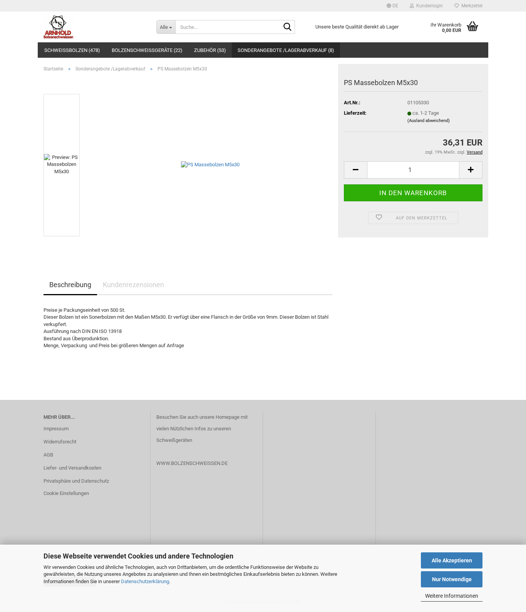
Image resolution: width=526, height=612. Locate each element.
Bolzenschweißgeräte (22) (147, 50)
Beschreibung (70, 285)
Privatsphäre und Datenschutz (76, 481)
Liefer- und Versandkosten (72, 468)
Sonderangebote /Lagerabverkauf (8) (286, 50)
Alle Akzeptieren (452, 560)
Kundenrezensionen (133, 285)
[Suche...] (287, 27)
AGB (48, 455)
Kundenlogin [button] (428, 5)
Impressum (56, 428)
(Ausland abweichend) (428, 120)
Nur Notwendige (452, 579)
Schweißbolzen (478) (72, 50)
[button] (392, 6)
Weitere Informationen (451, 596)
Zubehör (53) (210, 50)
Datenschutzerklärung (145, 581)
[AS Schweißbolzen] (94, 27)
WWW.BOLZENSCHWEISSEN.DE (192, 463)
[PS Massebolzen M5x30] (210, 164)
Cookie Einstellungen (66, 493)
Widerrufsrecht (60, 442)
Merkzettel (470, 5)
